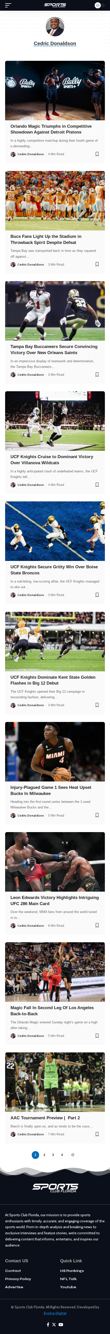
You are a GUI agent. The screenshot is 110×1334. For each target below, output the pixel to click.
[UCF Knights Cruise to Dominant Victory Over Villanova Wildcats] (55, 421)
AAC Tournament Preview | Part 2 (45, 1117)
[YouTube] (60, 1324)
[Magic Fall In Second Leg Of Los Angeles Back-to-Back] (55, 972)
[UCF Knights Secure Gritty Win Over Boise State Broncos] (55, 531)
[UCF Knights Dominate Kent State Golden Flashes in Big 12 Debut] (55, 641)
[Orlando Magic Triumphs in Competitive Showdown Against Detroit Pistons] (55, 90)
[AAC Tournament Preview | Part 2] (55, 1082)
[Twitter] (54, 1324)
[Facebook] (48, 1324)
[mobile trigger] (9, 5)
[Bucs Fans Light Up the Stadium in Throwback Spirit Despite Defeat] (55, 200)
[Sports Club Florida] (55, 5)
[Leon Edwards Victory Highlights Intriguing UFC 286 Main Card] (55, 862)
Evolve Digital (55, 1313)
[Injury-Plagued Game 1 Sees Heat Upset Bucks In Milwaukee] (55, 751)
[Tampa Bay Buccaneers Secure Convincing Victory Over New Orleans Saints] (55, 311)
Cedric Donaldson (30, 154)
